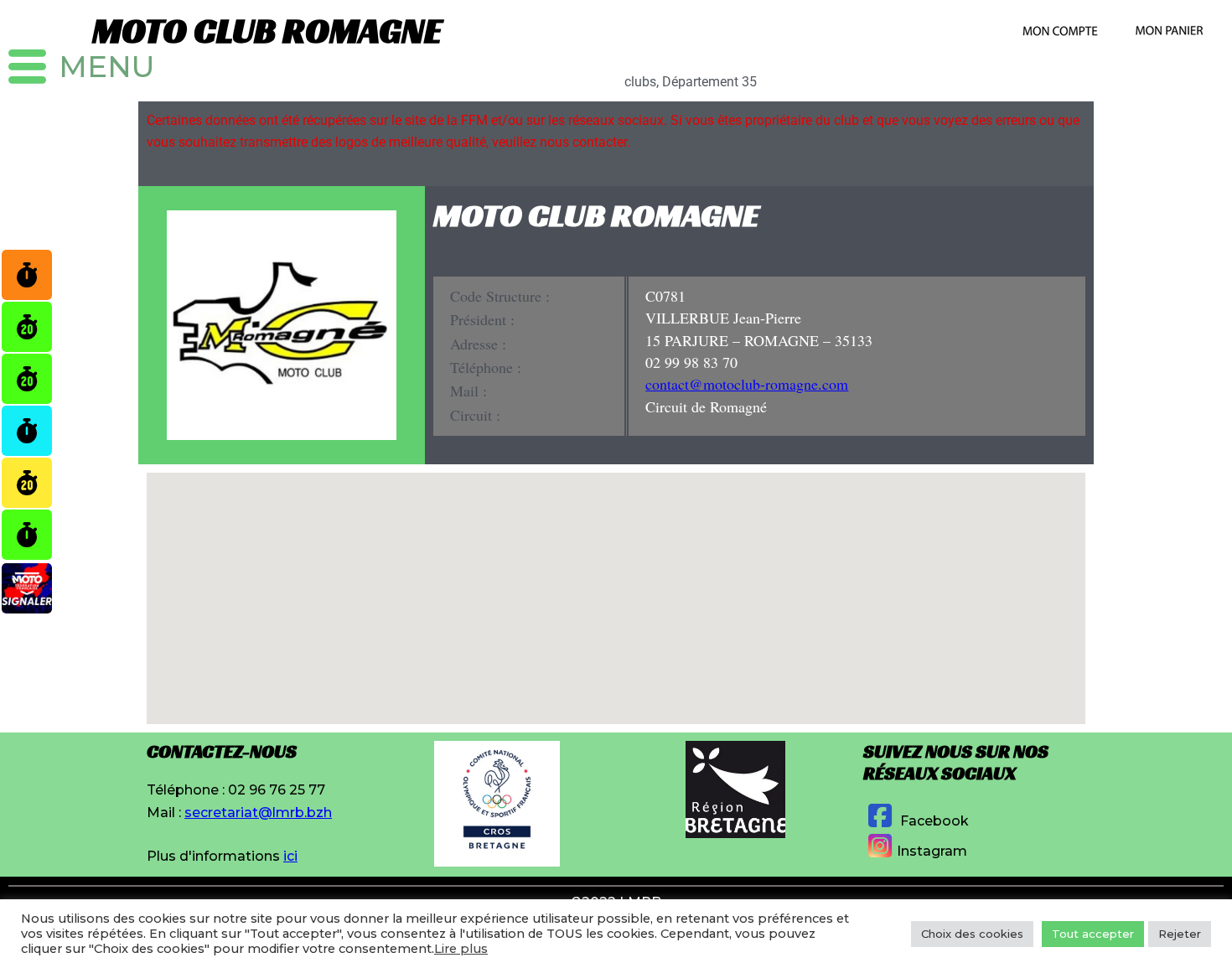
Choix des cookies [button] (972, 933)
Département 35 (709, 82)
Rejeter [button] (1179, 933)
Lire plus (461, 948)
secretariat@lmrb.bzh (258, 812)
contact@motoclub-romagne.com (746, 384)
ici (290, 856)
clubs (640, 82)
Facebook (933, 821)
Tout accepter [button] (1093, 933)
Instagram (932, 851)
